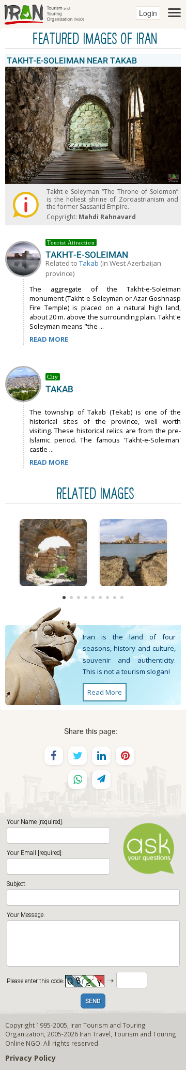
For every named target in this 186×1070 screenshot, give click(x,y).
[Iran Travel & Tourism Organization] (44, 13)
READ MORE (48, 339)
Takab (89, 263)
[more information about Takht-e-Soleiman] (25, 258)
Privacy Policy (30, 1058)
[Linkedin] (101, 755)
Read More (104, 692)
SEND (93, 1001)
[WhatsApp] (77, 779)
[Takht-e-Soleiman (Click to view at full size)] (53, 552)
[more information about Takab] (25, 383)
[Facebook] (53, 755)
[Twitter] (77, 755)
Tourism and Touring (145, 1034)
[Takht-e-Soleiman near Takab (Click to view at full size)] (133, 552)
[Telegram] (101, 779)
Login (148, 13)
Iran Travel (95, 1034)
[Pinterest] (125, 755)
